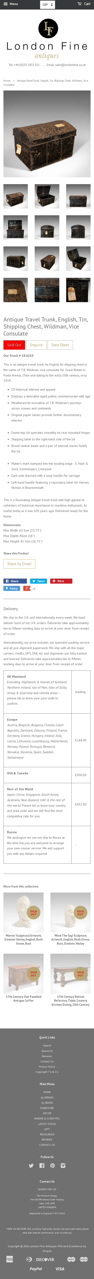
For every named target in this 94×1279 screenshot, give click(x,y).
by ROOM (47, 1102)
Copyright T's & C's (47, 1071)
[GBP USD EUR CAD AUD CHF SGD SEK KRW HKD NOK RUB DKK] (47, 4)
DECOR (47, 1113)
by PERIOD (47, 1097)
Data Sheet (60, 345)
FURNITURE (47, 1108)
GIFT (47, 1129)
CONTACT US (47, 1144)
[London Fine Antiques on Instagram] (62, 1166)
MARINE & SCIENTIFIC (47, 1118)
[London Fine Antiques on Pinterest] (52, 1166)
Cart (87, 4)
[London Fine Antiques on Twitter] (31, 1166)
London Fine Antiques (43, 1246)
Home (6, 80)
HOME (47, 1092)
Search (47, 1045)
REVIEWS (47, 1139)
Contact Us (47, 1061)
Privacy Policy (47, 1066)
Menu (13, 4)
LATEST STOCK (47, 1124)
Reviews (47, 1056)
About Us (47, 1051)
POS (60, 1246)
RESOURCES (47, 1134)
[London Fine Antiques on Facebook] (41, 1166)
